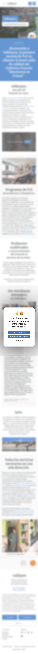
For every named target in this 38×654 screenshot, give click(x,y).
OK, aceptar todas (19, 332)
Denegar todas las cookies (19, 336)
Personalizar (19, 340)
